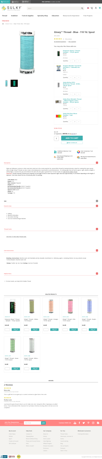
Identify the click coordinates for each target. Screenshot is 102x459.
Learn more (60, 159)
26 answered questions (60, 41)
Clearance (5, 21)
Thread (4, 16)
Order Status (12, 434)
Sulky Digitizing (47, 441)
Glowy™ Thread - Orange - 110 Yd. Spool (51, 319)
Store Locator (46, 438)
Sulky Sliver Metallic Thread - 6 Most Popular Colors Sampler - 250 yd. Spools (72, 100)
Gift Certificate (12, 443)
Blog (61, 443)
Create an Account (13, 441)
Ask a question (72, 41)
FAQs (27, 443)
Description (7, 163)
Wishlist (11, 436)
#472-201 (27, 317)
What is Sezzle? (30, 446)
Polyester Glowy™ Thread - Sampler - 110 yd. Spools (72, 51)
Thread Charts (64, 434)
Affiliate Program (47, 443)
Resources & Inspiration (71, 16)
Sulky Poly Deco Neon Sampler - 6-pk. (70, 114)
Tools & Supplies (27, 16)
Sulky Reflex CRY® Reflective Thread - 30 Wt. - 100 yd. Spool (72, 84)
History (45, 436)
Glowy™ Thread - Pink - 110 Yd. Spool (69, 319)
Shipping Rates (30, 436)
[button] (76, 134)
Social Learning (64, 441)
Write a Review (68, 39)
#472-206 (85, 317)
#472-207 (8, 356)
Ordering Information (83, 434)
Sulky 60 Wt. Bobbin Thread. (70, 172)
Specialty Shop (42, 16)
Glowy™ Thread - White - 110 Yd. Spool (31, 359)
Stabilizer (14, 16)
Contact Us (29, 434)
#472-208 (27, 356)
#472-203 (66, 317)
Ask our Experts (64, 446)
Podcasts (62, 448)
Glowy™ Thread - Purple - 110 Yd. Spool (89, 319)
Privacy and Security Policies (33, 441)
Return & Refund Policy (32, 438)
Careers (45, 450)
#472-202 (46, 317)
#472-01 (7, 317)
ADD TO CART (16, 330)
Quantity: (65, 61)
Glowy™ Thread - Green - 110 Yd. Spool (12, 359)
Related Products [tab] (51, 294)
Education (55, 16)
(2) (63, 39)
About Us (45, 434)
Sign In (10, 438)
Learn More (83, 158)
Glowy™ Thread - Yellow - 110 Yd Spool (31, 319)
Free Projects (87, 16)
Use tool (60, 152)
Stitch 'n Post (63, 450)
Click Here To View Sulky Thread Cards (16, 236)
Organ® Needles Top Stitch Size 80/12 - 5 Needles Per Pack (72, 67)
